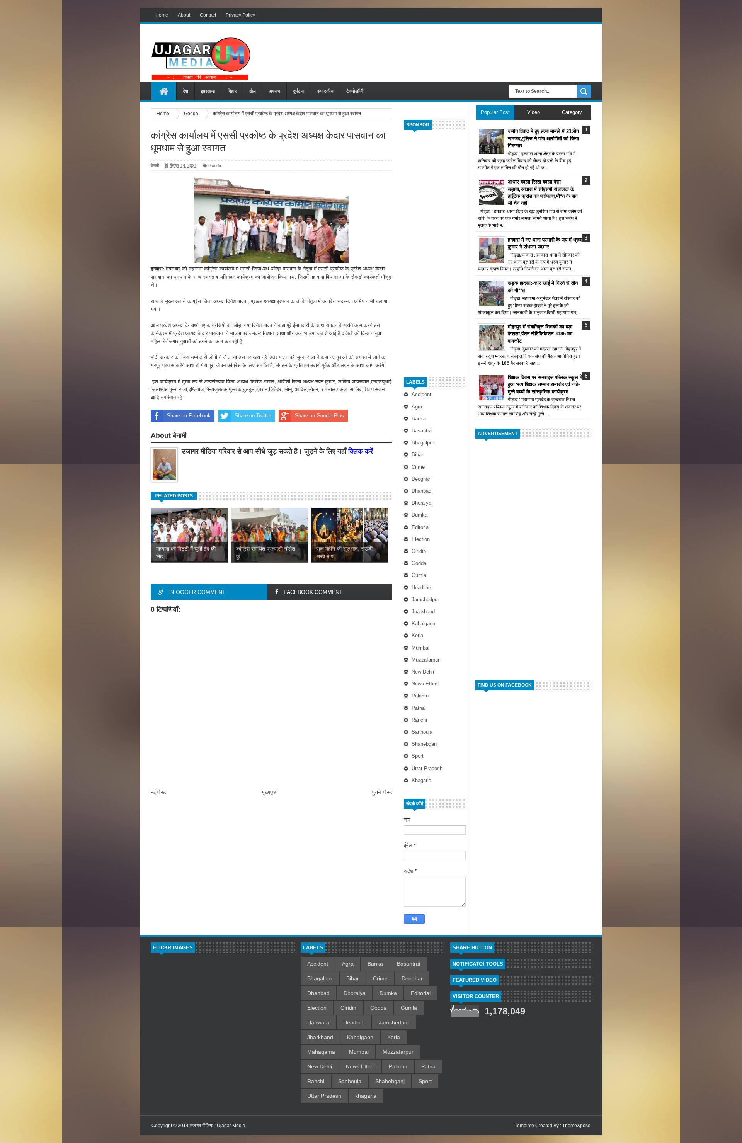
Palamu (420, 696)
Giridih (419, 551)
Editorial (421, 527)
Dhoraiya (421, 503)
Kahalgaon (423, 623)
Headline (421, 587)
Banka (419, 419)
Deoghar (421, 479)
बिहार (232, 91)
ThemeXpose (576, 1125)
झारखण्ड (208, 91)
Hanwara (318, 1022)
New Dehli (423, 672)
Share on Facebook (189, 415)
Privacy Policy (240, 15)
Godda (419, 563)
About (184, 15)
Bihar (417, 455)
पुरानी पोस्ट (382, 792)
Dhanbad (421, 491)
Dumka (419, 515)
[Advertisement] (450, 49)
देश (185, 91)
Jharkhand (423, 611)
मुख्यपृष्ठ (269, 792)
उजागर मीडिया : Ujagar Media (217, 1125)
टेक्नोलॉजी (355, 91)
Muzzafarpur (425, 660)
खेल (252, 91)
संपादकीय (325, 91)
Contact (208, 15)
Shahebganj (425, 744)
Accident (421, 394)
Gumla (419, 575)
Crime (418, 467)
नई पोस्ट (158, 792)
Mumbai (420, 648)
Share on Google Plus (319, 415)
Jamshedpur (425, 599)
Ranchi (419, 720)
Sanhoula (422, 732)
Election (421, 539)
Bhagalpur (423, 443)
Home (161, 15)
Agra (417, 407)
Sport (418, 756)
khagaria (421, 780)
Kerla (417, 635)
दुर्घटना (299, 91)
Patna (418, 708)
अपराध (274, 91)
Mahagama (321, 1052)
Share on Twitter (253, 415)
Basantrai (422, 431)
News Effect (425, 684)
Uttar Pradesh (427, 768)
